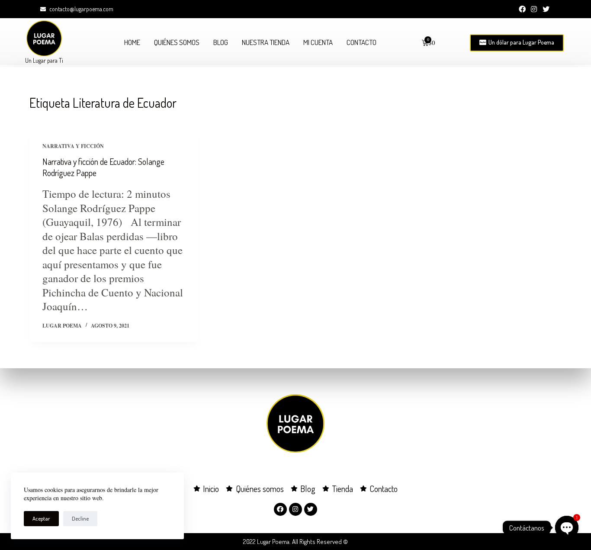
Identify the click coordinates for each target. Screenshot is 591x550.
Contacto (361, 42)
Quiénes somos (176, 42)
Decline (80, 518)
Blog (220, 42)
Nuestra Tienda (265, 42)
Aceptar (41, 518)
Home (132, 42)
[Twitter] (546, 9)
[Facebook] (522, 9)
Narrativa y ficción (73, 146)
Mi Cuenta (318, 42)
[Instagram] (534, 9)
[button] (517, 42)
